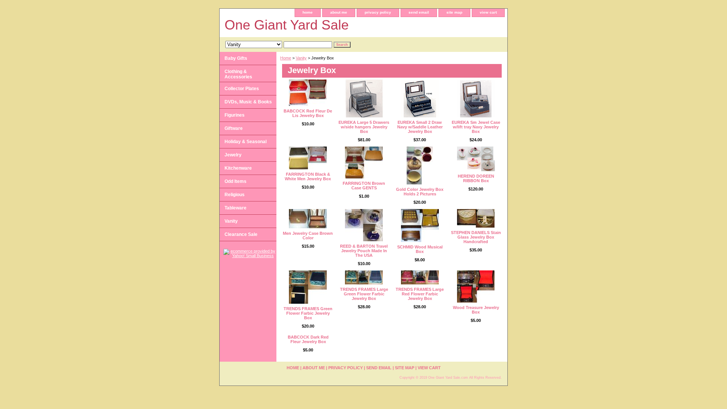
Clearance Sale (241, 234)
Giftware (234, 128)
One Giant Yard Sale (287, 25)
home (308, 12)
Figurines (235, 115)
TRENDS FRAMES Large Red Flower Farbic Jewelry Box (420, 294)
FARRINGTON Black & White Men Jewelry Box (308, 176)
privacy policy (378, 12)
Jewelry (233, 155)
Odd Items (235, 181)
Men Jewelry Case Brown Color (308, 235)
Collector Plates (242, 88)
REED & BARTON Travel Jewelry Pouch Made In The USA (364, 251)
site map (454, 12)
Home (285, 58)
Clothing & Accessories (238, 74)
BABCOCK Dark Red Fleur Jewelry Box (308, 339)
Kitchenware (238, 168)
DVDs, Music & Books (248, 102)
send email (419, 12)
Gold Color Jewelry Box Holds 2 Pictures (419, 191)
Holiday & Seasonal (246, 141)
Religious (235, 194)
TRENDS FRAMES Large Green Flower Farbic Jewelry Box (364, 294)
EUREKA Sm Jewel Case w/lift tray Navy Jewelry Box (476, 127)
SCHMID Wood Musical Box (420, 249)
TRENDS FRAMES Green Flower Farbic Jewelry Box (308, 313)
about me (338, 12)
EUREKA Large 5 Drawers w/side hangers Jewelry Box (364, 127)
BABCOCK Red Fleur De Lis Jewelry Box (308, 113)
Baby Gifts (236, 58)
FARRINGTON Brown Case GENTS (364, 185)
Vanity (301, 58)
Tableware (235, 208)
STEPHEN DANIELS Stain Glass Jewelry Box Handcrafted (476, 237)
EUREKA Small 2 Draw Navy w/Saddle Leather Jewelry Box (420, 127)
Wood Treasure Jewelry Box (476, 309)
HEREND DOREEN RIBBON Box (476, 178)
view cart (488, 12)
